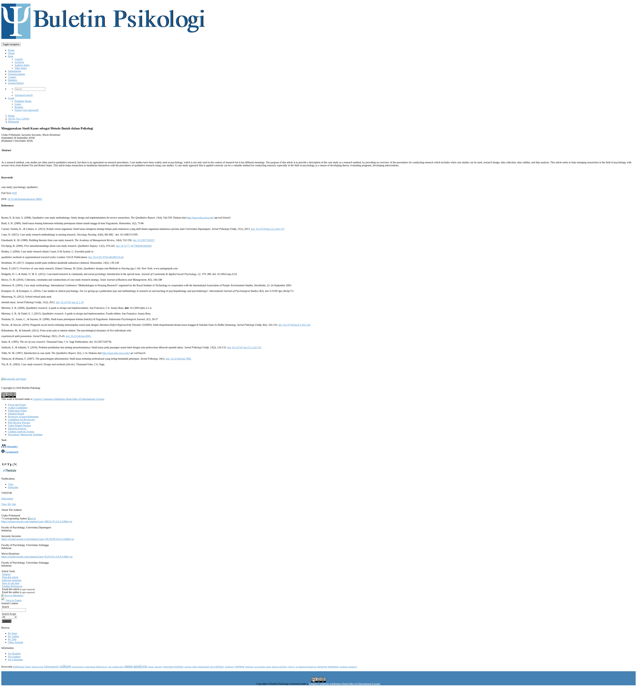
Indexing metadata (11, 580)
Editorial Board (16, 413)
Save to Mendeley (14, 595)
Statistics (12, 80)
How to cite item (10, 583)
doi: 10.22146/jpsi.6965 (78, 336)
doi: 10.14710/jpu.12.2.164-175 (267, 229)
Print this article (10, 577)
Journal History (16, 83)
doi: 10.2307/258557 (144, 240)
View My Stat (8, 504)
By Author (13, 636)
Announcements (16, 74)
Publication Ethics (17, 410)
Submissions (14, 71)
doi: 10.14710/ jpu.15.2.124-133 (244, 347)
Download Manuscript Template (25, 434)
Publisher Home (23, 101)
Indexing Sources (17, 428)
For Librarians (15, 659)
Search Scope (9, 613)
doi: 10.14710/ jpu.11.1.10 (70, 302)
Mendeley (12, 446)
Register (19, 107)
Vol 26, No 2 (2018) (18, 118)
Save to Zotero (13, 600)
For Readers (14, 653)
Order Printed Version (19, 425)
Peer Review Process (19, 422)
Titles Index (21, 68)
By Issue (12, 633)
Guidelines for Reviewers (21, 419)
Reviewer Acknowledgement (23, 416)
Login (11, 98)
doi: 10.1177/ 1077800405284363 (134, 245)
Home (11, 50)
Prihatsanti (13, 121)
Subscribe (13, 487)
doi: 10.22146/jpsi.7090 (178, 358)
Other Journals (15, 642)
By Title (12, 639)
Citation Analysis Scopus (21, 431)
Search (5, 606)
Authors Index (22, 65)
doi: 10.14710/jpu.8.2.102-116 (294, 324)
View (11, 484)
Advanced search (24, 95)
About (11, 53)
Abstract (6, 574)
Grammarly (12, 452)
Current (19, 59)
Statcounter (7, 498)
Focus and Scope (17, 404)
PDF (14, 193)
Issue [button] (10, 56)
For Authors (14, 656)
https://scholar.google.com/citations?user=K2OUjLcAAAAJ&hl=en (36, 556)
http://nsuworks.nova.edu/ (200, 217)
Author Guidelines (17, 407)
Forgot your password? (27, 110)
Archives (19, 62)
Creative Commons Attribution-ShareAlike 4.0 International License (68, 399)
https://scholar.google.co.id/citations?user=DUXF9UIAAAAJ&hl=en (37, 539)
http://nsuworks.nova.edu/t (116, 353)
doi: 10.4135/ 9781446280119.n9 (105, 257)
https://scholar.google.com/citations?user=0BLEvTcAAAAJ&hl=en (36, 521)
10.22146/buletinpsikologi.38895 (24, 199)
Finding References (12, 586)
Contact (12, 77)
